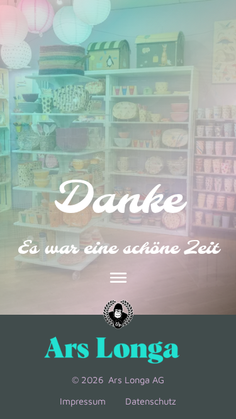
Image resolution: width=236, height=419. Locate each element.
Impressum (83, 401)
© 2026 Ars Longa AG (118, 379)
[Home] (118, 314)
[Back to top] (209, 321)
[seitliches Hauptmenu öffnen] (118, 277)
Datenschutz (150, 401)
